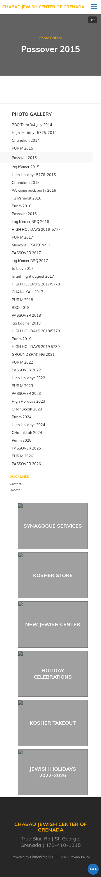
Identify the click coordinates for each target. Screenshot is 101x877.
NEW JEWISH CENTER (52, 624)
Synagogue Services (53, 526)
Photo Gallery (50, 38)
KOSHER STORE (53, 575)
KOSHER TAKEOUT (53, 723)
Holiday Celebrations (53, 673)
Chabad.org (38, 857)
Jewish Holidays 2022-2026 (52, 772)
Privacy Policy (79, 857)
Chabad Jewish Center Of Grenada (43, 6)
